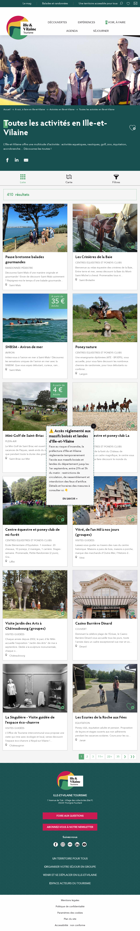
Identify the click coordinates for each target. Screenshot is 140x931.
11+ (100, 756)
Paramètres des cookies (70, 912)
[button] (132, 128)
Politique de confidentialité (70, 906)
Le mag (27, 3)
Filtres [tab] (116, 182)
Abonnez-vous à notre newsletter (70, 827)
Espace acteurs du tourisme (70, 883)
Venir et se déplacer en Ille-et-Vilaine (70, 875)
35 (118, 756)
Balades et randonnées (55, 3)
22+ (109, 756)
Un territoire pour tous (70, 858)
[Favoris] (128, 3)
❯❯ (132, 756)
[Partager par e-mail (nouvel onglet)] (26, 160)
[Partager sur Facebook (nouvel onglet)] (7, 160)
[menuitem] (57, 22)
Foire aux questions (70, 815)
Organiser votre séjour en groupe (70, 867)
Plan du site (70, 919)
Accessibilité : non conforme (70, 925)
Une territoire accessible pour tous (98, 3)
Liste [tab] (23, 182)
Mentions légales (70, 900)
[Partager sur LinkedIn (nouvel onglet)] (16, 160)
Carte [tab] (69, 182)
